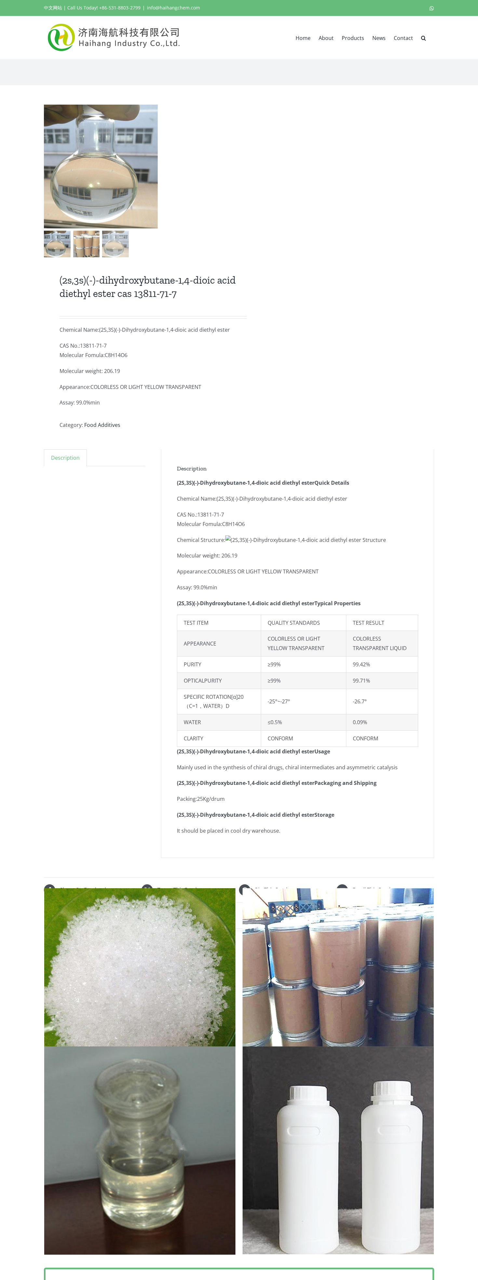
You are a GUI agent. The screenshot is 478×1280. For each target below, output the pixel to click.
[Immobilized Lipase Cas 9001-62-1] (139, 992)
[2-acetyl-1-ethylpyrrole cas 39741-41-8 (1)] (338, 1150)
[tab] (65, 457)
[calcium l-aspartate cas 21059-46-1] (338, 992)
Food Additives (102, 425)
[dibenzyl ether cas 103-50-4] (139, 1150)
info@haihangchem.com (173, 8)
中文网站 (53, 8)
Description (65, 457)
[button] (423, 37)
